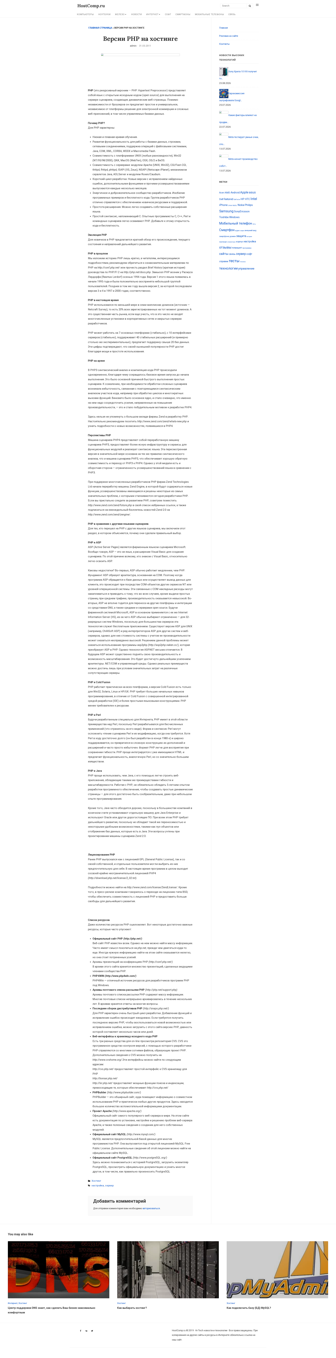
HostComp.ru (91, 6)
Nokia (241, 205)
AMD (227, 192)
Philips (249, 205)
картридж (223, 242)
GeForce (237, 199)
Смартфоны (182, 14)
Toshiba (224, 217)
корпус (239, 241)
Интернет (152, 14)
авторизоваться (151, 1208)
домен (233, 236)
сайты (223, 254)
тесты (234, 261)
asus (252, 192)
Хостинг (96, 1181)
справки (223, 261)
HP (242, 199)
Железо (120, 14)
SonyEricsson (242, 211)
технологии (228, 268)
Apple (244, 192)
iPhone (223, 205)
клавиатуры (231, 242)
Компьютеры (85, 14)
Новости (136, 14)
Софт (168, 14)
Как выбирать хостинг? (132, 1307)
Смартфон (227, 230)
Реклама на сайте (228, 36)
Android (235, 192)
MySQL (235, 205)
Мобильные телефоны (209, 14)
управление (246, 268)
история (249, 236)
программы (246, 248)
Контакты (224, 44)
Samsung (226, 211)
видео (242, 230)
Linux (230, 205)
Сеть (254, 224)
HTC (247, 199)
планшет (237, 247)
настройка (98, 1185)
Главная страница (100, 28)
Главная (223, 28)
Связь (232, 14)
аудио (237, 230)
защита (241, 236)
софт (249, 253)
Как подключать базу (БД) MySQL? (249, 1307)
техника (243, 262)
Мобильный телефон (235, 223)
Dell (221, 199)
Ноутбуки (104, 14)
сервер (109, 1185)
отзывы (225, 247)
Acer (221, 192)
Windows (234, 217)
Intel (254, 199)
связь (232, 253)
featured (228, 199)
